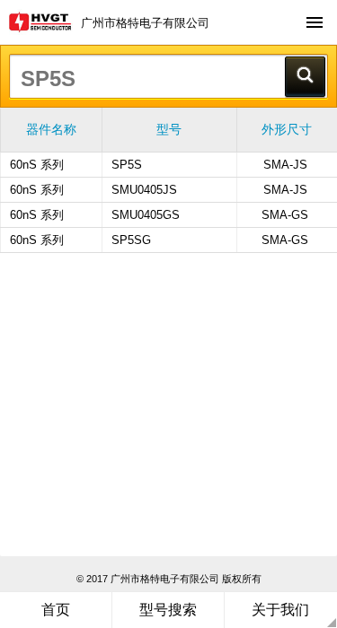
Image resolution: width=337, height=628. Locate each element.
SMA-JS (285, 164)
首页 (55, 609)
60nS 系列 (37, 164)
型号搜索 (168, 609)
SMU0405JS (144, 189)
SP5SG (131, 240)
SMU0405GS (145, 215)
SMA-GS (285, 215)
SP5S (126, 164)
